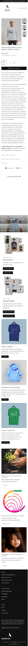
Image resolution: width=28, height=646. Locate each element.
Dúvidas (4, 163)
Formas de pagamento (8, 574)
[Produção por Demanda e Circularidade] (14, 501)
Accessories (4, 613)
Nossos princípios (6, 523)
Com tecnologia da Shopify (14, 644)
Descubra (5, 399)
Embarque (5, 356)
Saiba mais (5, 565)
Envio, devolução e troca (10, 159)
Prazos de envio (6, 577)
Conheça (5, 485)
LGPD (3, 599)
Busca (3, 572)
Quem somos (5, 588)
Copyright (4, 596)
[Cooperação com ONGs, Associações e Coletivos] (14, 539)
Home (3, 605)
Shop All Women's (8, 316)
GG (14, 63)
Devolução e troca (6, 580)
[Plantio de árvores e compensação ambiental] (14, 461)
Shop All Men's (8, 272)
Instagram (4, 594)
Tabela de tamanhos (8, 155)
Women (3, 610)
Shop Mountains (8, 268)
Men (2, 607)
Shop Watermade (8, 311)
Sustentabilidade (6, 591)
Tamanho (4, 60)
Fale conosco (5, 583)
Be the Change (5, 442)
